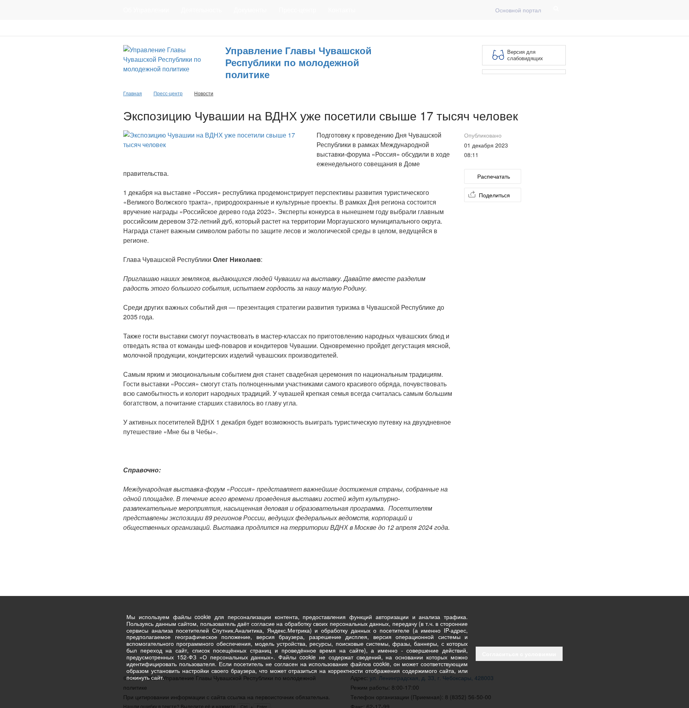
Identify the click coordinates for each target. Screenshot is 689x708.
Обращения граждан (271, 28)
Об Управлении (146, 9)
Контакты (342, 9)
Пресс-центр (297, 9)
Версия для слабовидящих (525, 55)
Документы (250, 9)
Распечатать (493, 176)
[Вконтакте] (561, 28)
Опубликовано (483, 135)
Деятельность (201, 9)
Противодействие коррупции (160, 28)
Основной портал (518, 10)
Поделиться (494, 195)
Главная (221, 28)
